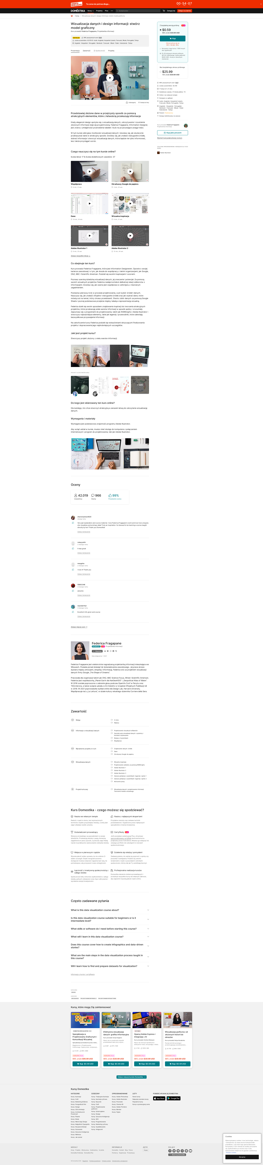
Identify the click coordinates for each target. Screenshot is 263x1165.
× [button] (261, 4)
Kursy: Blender (116, 1109)
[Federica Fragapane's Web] (116, 651)
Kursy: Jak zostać (76, 1137)
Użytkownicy (94, 1150)
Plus (106, 11)
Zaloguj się (171, 11)
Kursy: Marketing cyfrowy (99, 1124)
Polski (117, 43)
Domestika (115, 1150)
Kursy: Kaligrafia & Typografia (80, 1124)
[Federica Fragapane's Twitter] (108, 651)
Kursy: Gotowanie (76, 1129)
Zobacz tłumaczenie (83, 531)
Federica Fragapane (89, 31)
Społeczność (100, 51)
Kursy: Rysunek (96, 1102)
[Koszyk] (163, 10)
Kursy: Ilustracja (76, 1096)
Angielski (77, 43)
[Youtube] (190, 1150)
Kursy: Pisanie (75, 1116)
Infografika (75, 998)
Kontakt (121, 1150)
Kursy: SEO (95, 1119)
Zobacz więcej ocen (78, 627)
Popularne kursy (138, 1102)
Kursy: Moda (75, 1119)
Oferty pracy (85, 1150)
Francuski (106, 43)
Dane (73, 216)
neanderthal (82, 606)
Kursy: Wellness (76, 1134)
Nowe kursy (136, 1096)
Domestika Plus (88, 1153)
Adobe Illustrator (165, 153)
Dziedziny (95, 1094)
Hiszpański (84, 43)
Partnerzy (115, 1153)
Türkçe (130, 43)
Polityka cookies (106, 1161)
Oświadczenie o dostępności (119, 1161)
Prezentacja (75, 51)
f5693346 (81, 585)
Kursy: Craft (74, 1099)
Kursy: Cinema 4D (117, 1104)
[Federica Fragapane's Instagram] (110, 651)
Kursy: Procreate (117, 1102)
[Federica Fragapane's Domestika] (105, 651)
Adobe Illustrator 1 (79, 248)
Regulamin (85, 1161)
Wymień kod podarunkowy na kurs (169, 138)
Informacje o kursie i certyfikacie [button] (83, 974)
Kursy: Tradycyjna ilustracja (100, 1096)
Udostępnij (132, 102)
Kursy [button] (90, 11)
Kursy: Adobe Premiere (119, 1107)
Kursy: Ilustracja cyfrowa (99, 1099)
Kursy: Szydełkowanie (98, 1127)
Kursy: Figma (116, 1112)
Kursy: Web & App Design (79, 1121)
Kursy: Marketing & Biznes (79, 1102)
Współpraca (76, 184)
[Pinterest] (178, 1150)
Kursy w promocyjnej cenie (141, 1104)
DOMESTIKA (78, 10)
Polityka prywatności (95, 1161)
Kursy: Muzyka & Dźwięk (79, 1127)
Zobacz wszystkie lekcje (80, 256)
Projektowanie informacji (88, 998)
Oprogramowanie (119, 1094)
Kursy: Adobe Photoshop (120, 1096)
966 (100, 37)
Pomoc (131, 1150)
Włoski (112, 43)
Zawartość (86, 51)
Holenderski (123, 43)
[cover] (110, 78)
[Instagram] (182, 1150)
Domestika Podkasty (77, 1153)
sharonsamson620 (84, 517)
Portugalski (92, 43)
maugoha (80, 563)
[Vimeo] (186, 1150)
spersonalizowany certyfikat (121, 838)
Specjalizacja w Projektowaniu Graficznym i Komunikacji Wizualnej (85, 1037)
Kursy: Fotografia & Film (78, 1104)
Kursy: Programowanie (98, 1121)
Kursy (77, 16)
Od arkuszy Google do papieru (125, 184)
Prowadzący (131, 1153)
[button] (112, 10)
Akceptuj (242, 1157)
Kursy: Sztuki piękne (97, 1111)
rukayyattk (81, 542)
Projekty (99, 11)
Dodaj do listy (144, 102)
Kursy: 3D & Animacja (77, 1109)
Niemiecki (99, 43)
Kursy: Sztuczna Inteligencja (80, 1132)
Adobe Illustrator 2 (120, 248)
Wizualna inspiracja (120, 216)
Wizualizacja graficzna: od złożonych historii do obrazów (176, 1034)
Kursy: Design (75, 1107)
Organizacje (122, 1153)
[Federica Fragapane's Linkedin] (113, 651)
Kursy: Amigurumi (97, 1129)
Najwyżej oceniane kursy (140, 1099)
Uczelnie (101, 1150)
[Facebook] (170, 1150)
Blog (126, 1150)
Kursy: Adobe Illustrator (119, 1099)
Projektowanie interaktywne (107, 998)
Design (73, 992)
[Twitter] (174, 1150)
